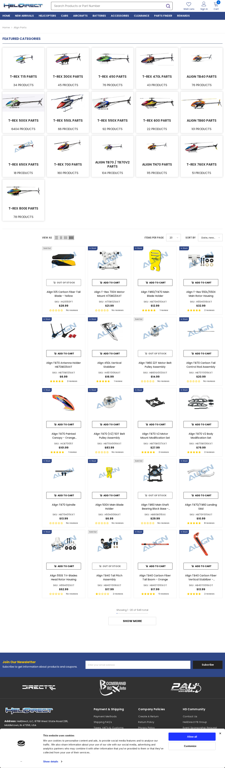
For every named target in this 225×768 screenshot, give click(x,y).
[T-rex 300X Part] (68, 59)
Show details (50, 761)
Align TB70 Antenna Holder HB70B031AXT (63, 365)
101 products (201, 129)
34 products (23, 85)
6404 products (23, 129)
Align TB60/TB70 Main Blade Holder (155, 294)
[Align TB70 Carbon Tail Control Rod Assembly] (200, 331)
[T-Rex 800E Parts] (23, 191)
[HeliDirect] (39, 688)
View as (47, 237)
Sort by (190, 237)
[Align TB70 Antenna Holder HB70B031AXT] (63, 331)
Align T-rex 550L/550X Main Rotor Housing (201, 294)
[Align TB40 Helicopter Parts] (202, 59)
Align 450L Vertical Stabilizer (109, 365)
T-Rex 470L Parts (157, 76)
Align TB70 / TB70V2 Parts (112, 164)
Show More (132, 621)
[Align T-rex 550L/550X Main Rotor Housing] (200, 260)
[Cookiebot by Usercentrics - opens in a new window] (21, 761)
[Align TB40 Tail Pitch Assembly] (109, 544)
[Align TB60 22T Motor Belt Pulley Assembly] (155, 331)
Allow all (192, 736)
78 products (23, 217)
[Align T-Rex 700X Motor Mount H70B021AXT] (109, 260)
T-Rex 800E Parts (23, 208)
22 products (157, 129)
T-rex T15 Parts (23, 76)
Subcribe (208, 665)
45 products (68, 85)
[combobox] (107, 6)
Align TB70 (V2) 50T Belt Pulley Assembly (109, 436)
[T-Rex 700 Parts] (68, 147)
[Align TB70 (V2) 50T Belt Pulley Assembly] (109, 402)
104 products (112, 173)
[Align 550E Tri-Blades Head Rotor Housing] (63, 544)
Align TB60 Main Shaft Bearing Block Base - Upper (155, 507)
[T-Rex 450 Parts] (112, 59)
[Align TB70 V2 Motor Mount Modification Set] (155, 402)
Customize (190, 745)
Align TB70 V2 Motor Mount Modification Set (155, 436)
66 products (68, 129)
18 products (23, 173)
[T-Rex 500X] (23, 103)
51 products (201, 173)
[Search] (111, 6)
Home (6, 27)
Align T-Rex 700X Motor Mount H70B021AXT (109, 294)
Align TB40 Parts (202, 76)
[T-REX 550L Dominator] (68, 103)
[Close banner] (220, 733)
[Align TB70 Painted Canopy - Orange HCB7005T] (63, 402)
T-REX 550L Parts (68, 120)
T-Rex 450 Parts (112, 76)
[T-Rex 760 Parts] (202, 147)
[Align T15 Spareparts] (23, 59)
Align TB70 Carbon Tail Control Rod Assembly (200, 365)
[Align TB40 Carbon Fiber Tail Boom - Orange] (155, 544)
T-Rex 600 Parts (157, 120)
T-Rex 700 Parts (68, 164)
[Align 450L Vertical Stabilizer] (109, 331)
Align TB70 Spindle (63, 505)
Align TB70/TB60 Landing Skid (201, 507)
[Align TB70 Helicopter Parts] (112, 147)
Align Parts (20, 27)
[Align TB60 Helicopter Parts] (202, 103)
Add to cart (111, 282)
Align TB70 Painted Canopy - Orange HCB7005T (64, 436)
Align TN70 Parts (157, 164)
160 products (67, 173)
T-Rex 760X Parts (202, 164)
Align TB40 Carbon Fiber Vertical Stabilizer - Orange (201, 578)
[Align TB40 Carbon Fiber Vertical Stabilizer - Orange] (200, 544)
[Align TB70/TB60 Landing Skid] (200, 473)
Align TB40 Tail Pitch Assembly (109, 577)
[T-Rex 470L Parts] (157, 59)
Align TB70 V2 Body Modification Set (201, 436)
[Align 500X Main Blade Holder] (109, 473)
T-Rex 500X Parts (23, 120)
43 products (157, 85)
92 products (112, 129)
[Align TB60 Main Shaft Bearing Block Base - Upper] (155, 473)
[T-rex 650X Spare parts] (23, 147)
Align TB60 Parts (201, 120)
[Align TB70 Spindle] (63, 473)
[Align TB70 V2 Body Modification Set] (200, 402)
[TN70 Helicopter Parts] (157, 147)
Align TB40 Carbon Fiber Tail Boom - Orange (155, 577)
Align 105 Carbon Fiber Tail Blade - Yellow (64, 294)
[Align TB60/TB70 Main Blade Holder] (155, 260)
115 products (157, 173)
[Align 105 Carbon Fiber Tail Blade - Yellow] (63, 260)
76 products (112, 85)
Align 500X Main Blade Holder (109, 507)
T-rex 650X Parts (23, 164)
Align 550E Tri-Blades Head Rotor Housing (63, 577)
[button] (56, 238)
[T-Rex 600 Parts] (157, 103)
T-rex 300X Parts (68, 76)
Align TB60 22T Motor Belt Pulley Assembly (155, 365)
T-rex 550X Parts (112, 120)
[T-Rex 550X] (112, 103)
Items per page (154, 237)
